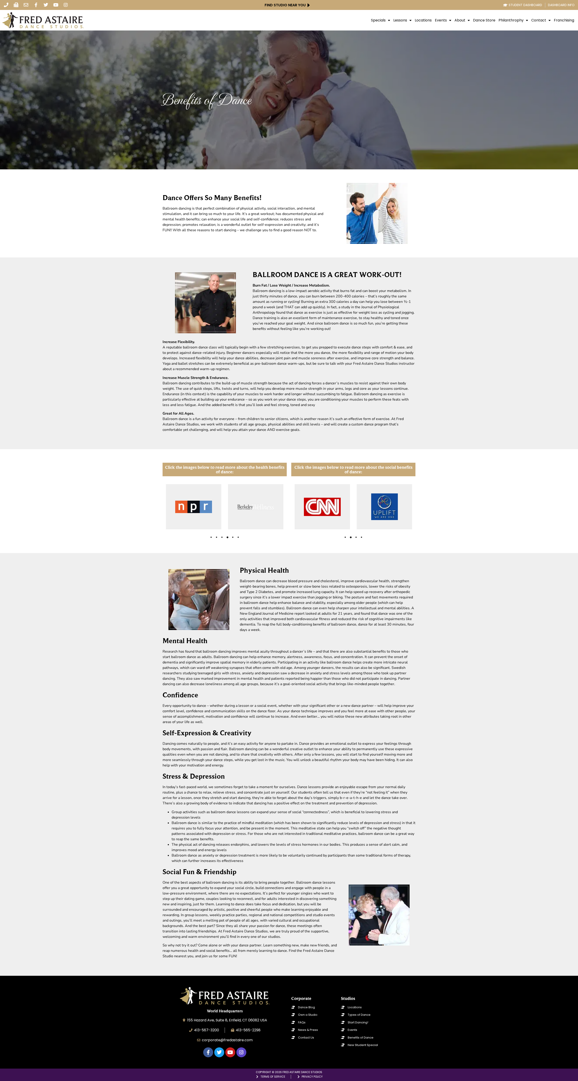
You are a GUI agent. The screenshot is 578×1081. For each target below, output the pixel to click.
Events (441, 20)
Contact (538, 20)
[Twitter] (46, 5)
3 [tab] (222, 537)
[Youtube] (56, 5)
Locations (423, 20)
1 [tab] (211, 537)
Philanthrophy (511, 20)
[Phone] (6, 5)
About (459, 20)
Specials (378, 20)
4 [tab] (227, 537)
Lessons (400, 20)
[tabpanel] (194, 507)
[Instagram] (66, 5)
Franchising (564, 20)
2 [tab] (216, 537)
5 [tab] (233, 537)
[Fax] (16, 5)
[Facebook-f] (36, 5)
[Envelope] (26, 5)
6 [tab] (238, 537)
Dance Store (484, 20)
